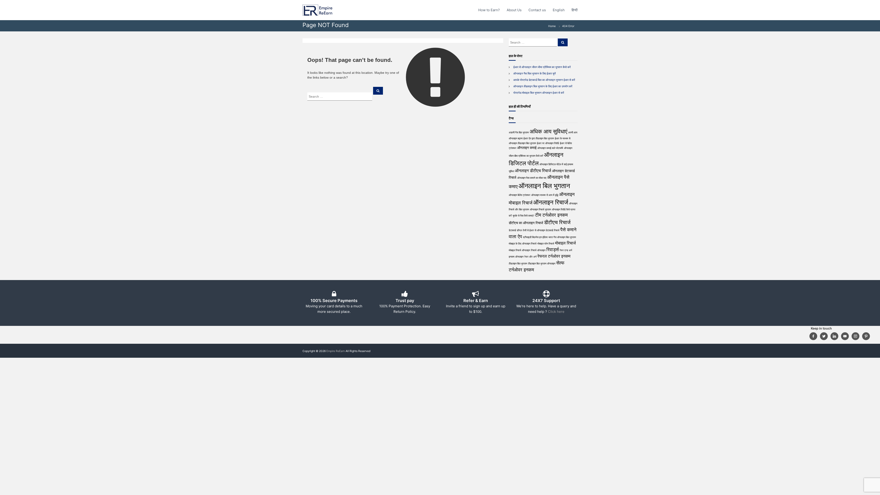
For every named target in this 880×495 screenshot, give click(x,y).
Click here (556, 311)
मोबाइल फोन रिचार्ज (545, 243)
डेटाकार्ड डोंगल (515, 230)
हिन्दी (575, 10)
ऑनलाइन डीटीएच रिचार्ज (533, 170)
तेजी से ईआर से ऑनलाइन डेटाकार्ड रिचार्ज (541, 230)
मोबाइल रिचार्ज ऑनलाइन (519, 250)
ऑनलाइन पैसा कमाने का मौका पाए (531, 177)
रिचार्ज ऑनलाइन (538, 250)
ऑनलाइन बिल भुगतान (544, 186)
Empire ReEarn (335, 351)
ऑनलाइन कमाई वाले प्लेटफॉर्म (550, 148)
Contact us (537, 10)
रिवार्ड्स (552, 249)
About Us (514, 10)
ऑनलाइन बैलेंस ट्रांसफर (519, 195)
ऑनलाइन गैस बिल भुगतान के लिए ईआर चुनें (534, 73)
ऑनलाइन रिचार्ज (550, 202)
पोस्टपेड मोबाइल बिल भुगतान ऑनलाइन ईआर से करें (538, 92)
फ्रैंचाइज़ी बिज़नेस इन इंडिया (535, 237)
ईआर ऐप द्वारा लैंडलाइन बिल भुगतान (538, 138)
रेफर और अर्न (530, 256)
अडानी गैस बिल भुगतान (519, 132)
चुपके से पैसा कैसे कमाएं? (523, 215)
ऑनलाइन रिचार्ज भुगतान (540, 209)
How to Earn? (489, 10)
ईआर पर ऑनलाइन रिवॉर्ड (548, 143)
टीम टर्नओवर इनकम (551, 215)
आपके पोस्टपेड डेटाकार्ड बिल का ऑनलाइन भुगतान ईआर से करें (544, 80)
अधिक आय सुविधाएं (548, 131)
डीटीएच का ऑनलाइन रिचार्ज (526, 223)
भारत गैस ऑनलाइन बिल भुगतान (562, 237)
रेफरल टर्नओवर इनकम (553, 256)
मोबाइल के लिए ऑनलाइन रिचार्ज (522, 243)
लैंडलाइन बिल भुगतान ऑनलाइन (541, 263)
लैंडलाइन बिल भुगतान (518, 263)
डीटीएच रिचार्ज (557, 222)
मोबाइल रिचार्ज (565, 243)
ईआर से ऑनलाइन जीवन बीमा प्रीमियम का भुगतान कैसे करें (542, 67)
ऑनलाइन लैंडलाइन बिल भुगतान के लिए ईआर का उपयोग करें (542, 86)
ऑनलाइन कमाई (526, 148)
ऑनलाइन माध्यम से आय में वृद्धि (544, 195)
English (559, 10)
